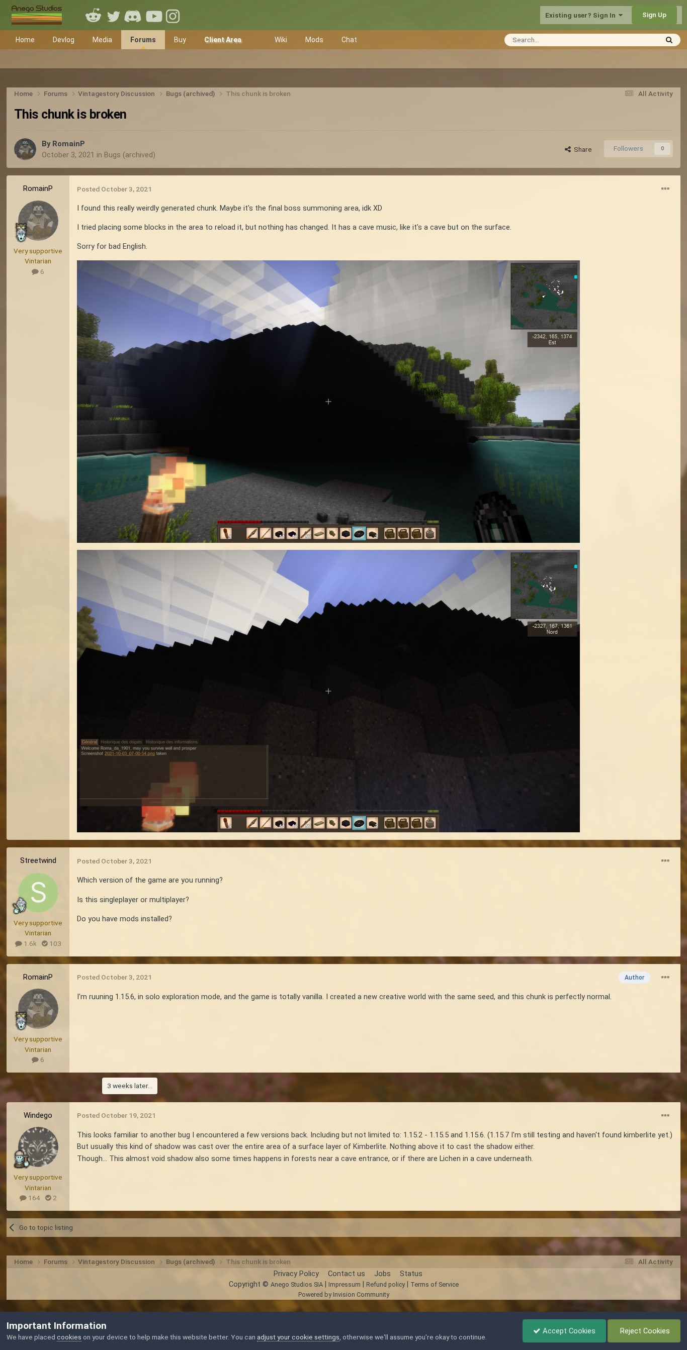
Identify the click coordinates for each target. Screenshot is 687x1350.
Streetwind (38, 860)
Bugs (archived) (129, 154)
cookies (69, 1337)
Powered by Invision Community (343, 1294)
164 (33, 1198)
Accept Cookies (568, 1330)
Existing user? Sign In (582, 15)
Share (581, 149)
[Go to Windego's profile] (38, 1147)
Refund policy (385, 1284)
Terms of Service (434, 1284)
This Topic (628, 39)
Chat (349, 40)
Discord (134, 15)
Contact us (346, 1273)
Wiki (281, 40)
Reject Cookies (644, 1330)
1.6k (29, 943)
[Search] (669, 40)
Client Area (222, 40)
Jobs (382, 1273)
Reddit (93, 15)
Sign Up (654, 15)
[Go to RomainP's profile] (25, 149)
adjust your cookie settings (298, 1337)
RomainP (68, 143)
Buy (180, 40)
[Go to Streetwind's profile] (38, 893)
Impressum (344, 1284)
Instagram (174, 15)
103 (54, 943)
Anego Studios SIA (297, 1284)
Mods (314, 40)
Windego (38, 1115)
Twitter (114, 15)
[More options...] (665, 189)
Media (102, 40)
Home (25, 40)
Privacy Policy (296, 1273)
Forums (143, 40)
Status (411, 1273)
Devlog (63, 40)
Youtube (154, 15)
